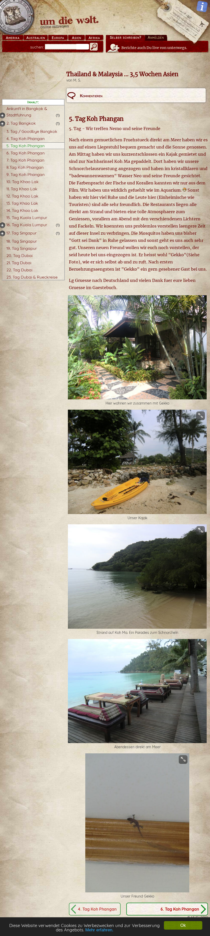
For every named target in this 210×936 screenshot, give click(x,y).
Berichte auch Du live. (154, 47)
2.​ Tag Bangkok (21, 123)
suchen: (37, 47)
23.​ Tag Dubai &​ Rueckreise (32, 277)
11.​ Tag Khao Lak (21, 188)
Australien (35, 37)
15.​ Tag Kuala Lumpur (26, 217)
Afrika (94, 37)
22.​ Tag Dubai (19, 269)
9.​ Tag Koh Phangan (25, 174)
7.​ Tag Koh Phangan (25, 160)
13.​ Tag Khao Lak (22, 203)
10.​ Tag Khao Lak (22, 181)
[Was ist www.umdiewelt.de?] (202, 6)
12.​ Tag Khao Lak (22, 196)
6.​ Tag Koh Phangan (25, 152)
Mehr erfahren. (99, 930)
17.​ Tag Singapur (21, 232)
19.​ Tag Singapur (21, 248)
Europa (58, 37)
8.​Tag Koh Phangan (25, 167)
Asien (76, 37)
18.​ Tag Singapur (21, 241)
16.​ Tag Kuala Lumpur (26, 224)
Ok (183, 925)
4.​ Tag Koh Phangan (25, 138)
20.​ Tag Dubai (19, 255)
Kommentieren (91, 95)
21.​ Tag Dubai (18, 262)
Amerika (12, 37)
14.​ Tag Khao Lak (22, 210)
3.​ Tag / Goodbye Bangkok (31, 131)
